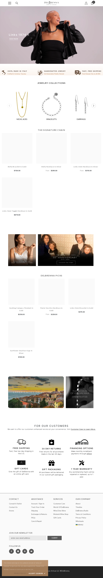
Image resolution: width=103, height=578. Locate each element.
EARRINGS (81, 119)
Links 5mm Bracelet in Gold (81, 308)
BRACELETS (51, 119)
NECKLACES (22, 119)
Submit (54, 538)
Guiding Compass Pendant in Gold (21, 309)
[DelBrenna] (22, 104)
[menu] (9, 3)
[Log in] (86, 3)
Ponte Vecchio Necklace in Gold (51, 309)
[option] (22, 105)
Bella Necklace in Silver (51, 167)
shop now (13, 39)
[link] (51, 72)
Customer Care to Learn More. (83, 429)
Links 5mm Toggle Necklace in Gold (17, 211)
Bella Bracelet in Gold (17, 167)
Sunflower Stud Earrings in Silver (21, 352)
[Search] (16, 3)
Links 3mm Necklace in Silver (86, 167)
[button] (93, 106)
